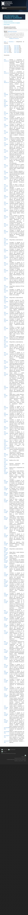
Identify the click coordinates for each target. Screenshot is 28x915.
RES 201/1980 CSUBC (6, 601)
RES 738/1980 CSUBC (6, 488)
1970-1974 (6, 45)
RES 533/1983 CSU (6, 271)
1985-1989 (16, 47)
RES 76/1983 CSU (5, 396)
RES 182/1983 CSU (6, 374)
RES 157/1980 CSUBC (6, 681)
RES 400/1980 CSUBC (6, 561)
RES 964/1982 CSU (6, 421)
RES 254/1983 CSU (6, 362)
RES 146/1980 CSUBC (6, 695)
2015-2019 (16, 51)
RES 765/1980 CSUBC (6, 472)
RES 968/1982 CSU (6, 414)
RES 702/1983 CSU (6, 172)
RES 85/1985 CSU (5, 101)
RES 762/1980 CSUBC (6, 482)
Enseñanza (12, 41)
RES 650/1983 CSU (6, 232)
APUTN (4, 751)
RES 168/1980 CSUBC (6, 658)
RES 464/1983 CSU (6, 291)
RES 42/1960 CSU (5, 464)
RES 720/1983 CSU (6, 144)
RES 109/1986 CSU (6, 95)
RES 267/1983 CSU (6, 342)
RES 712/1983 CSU (6, 151)
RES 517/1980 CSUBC (6, 527)
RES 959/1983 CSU (6, 105)
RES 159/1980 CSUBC (6, 672)
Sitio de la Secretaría (8, 21)
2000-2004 (6, 49)
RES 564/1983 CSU (6, 257)
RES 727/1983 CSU (6, 132)
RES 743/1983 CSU (6, 125)
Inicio (5, 41)
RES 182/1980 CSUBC (6, 619)
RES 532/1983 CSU (6, 279)
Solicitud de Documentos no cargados (12, 22)
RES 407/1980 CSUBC (6, 553)
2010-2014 (6, 51)
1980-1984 (6, 47)
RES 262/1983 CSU (6, 346)
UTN (6, 3)
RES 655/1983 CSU (6, 217)
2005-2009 (16, 49)
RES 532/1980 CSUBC (6, 518)
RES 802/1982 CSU (6, 428)
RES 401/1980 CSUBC (6, 557)
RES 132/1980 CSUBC (6, 714)
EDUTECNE (12, 749)
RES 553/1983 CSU (6, 264)
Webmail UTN (4, 753)
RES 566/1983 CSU (6, 250)
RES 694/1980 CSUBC (6, 494)
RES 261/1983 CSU (6, 354)
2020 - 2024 (6, 52)
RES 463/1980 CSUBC (6, 535)
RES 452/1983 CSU (6, 298)
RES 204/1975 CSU (6, 441)
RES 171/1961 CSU (6, 460)
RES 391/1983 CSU (6, 314)
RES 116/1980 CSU (6, 433)
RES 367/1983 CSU (6, 338)
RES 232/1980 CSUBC (6, 581)
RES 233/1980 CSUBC (6, 574)
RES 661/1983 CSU (6, 190)
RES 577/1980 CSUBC (6, 511)
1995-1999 (16, 48)
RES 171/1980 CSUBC (6, 643)
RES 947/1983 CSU (6, 113)
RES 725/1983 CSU (6, 139)
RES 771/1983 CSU (6, 119)
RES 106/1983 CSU (6, 388)
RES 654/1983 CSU (6, 225)
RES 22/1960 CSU (5, 468)
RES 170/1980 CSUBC (6, 651)
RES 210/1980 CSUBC (6, 585)
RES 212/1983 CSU (6, 367)
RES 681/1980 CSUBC (6, 500)
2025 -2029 (16, 52)
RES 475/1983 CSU (6, 287)
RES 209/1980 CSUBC (6, 595)
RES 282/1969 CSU (6, 455)
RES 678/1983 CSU (6, 178)
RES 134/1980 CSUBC (6, 707)
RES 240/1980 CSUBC (6, 566)
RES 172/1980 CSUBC (6, 632)
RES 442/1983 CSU (6, 302)
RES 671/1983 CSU (6, 186)
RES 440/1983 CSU (6, 307)
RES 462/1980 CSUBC (6, 543)
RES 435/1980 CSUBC (6, 549)
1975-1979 (16, 45)
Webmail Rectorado (11, 753)
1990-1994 (6, 48)
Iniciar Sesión (7, 24)
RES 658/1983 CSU (6, 197)
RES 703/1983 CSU (6, 166)
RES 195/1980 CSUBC (6, 612)
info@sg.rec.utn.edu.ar (14, 38)
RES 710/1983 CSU (6, 158)
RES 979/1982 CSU (6, 408)
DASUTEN (5, 749)
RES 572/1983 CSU (6, 240)
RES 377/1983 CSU (6, 328)
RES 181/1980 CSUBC (6, 625)
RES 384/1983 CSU (6, 320)
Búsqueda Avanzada (12, 31)
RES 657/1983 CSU (6, 203)
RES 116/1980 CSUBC (6, 721)
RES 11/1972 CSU (5, 445)
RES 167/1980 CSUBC (6, 666)
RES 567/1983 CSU (6, 244)
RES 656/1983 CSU (6, 210)
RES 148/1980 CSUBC (6, 689)
